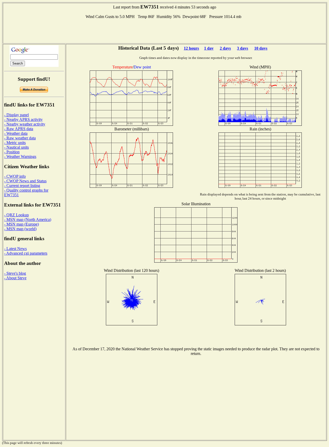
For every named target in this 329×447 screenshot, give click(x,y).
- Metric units (15, 142)
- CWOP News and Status (25, 181)
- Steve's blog (15, 273)
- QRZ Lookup (16, 215)
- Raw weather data (20, 138)
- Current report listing (22, 185)
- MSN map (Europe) (21, 224)
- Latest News (15, 248)
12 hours (191, 48)
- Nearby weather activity (24, 124)
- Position (12, 152)
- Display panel (16, 115)
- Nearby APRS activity (23, 119)
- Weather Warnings (20, 156)
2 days (225, 48)
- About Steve (15, 278)
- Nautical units (16, 147)
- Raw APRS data (18, 129)
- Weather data (16, 133)
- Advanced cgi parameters (25, 253)
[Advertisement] (164, 30)
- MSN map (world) (20, 229)
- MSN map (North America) (27, 219)
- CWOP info (15, 176)
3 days (242, 48)
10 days (260, 48)
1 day (209, 48)
